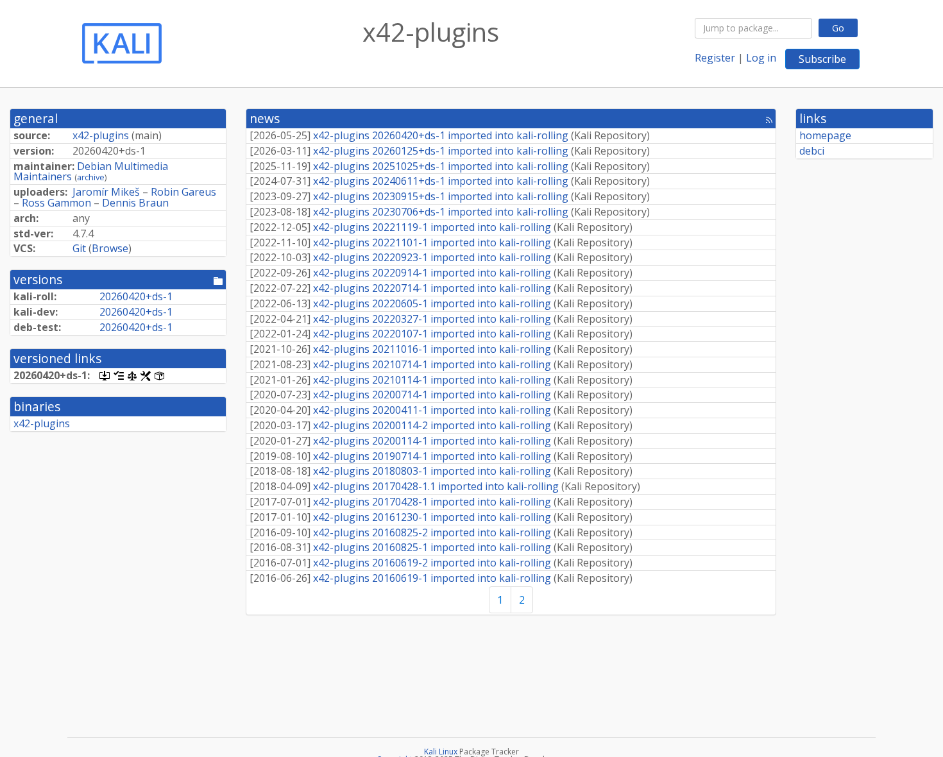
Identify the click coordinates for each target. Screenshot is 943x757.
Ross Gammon (56, 203)
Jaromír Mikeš (106, 192)
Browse (110, 248)
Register (715, 58)
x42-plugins (100, 135)
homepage (825, 135)
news (265, 118)
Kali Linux (440, 751)
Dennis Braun (135, 203)
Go (838, 28)
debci (811, 151)
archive (91, 177)
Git (79, 248)
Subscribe (822, 59)
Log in (761, 58)
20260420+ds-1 (136, 296)
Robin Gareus (183, 192)
